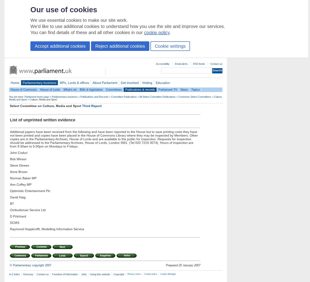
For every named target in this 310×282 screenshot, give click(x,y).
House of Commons (24, 89)
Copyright (118, 274)
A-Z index (14, 274)
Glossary (28, 274)
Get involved (130, 83)
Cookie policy (150, 274)
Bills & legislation (91, 89)
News (184, 89)
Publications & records (140, 89)
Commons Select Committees (194, 96)
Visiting (147, 83)
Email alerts (181, 63)
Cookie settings (170, 46)
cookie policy (157, 32)
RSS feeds (199, 63)
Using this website (100, 274)
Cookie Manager (168, 274)
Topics (195, 89)
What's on (70, 89)
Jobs (84, 274)
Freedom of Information (65, 274)
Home (15, 83)
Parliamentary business (39, 83)
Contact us (216, 63)
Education (163, 83)
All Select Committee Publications (157, 96)
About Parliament (105, 83)
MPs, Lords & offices (74, 83)
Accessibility (163, 63)
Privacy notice (134, 274)
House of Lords (50, 89)
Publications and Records (94, 96)
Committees (114, 89)
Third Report (92, 106)
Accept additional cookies (60, 46)
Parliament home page (37, 96)
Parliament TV (167, 89)
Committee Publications (124, 96)
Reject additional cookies (120, 46)
